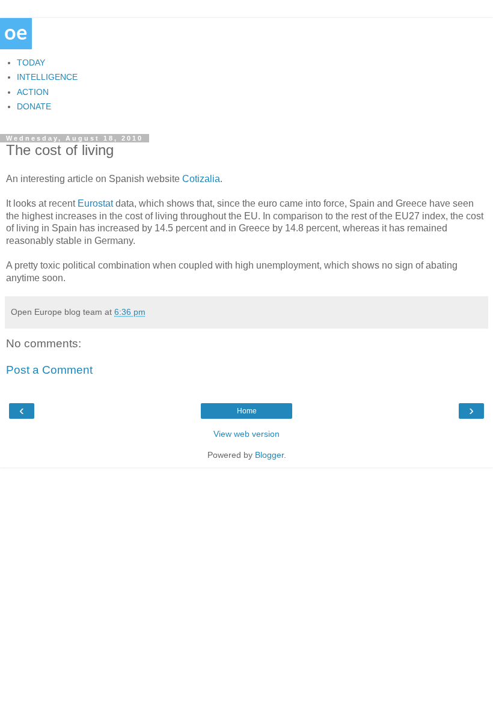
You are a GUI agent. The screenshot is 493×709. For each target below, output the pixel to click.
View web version (246, 434)
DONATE (34, 106)
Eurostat (95, 203)
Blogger (269, 455)
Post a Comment (49, 370)
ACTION (33, 92)
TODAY (31, 62)
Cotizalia (201, 179)
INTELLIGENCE (47, 77)
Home (247, 411)
